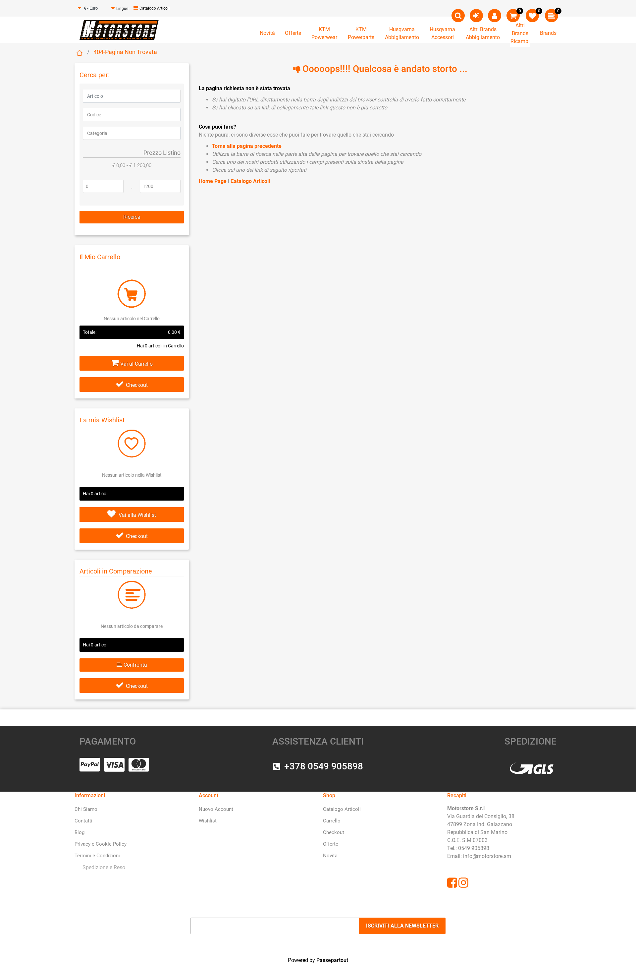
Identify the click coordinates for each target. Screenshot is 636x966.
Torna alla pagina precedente (247, 146)
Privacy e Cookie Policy (101, 844)
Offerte (293, 33)
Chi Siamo (86, 809)
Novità (267, 33)
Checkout (137, 385)
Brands (548, 33)
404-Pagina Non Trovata (125, 51)
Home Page (213, 181)
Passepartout (332, 960)
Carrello (332, 821)
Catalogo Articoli (154, 8)
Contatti (83, 821)
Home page (79, 52)
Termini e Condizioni (97, 856)
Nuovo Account (216, 809)
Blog (79, 832)
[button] (132, 217)
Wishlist (208, 821)
